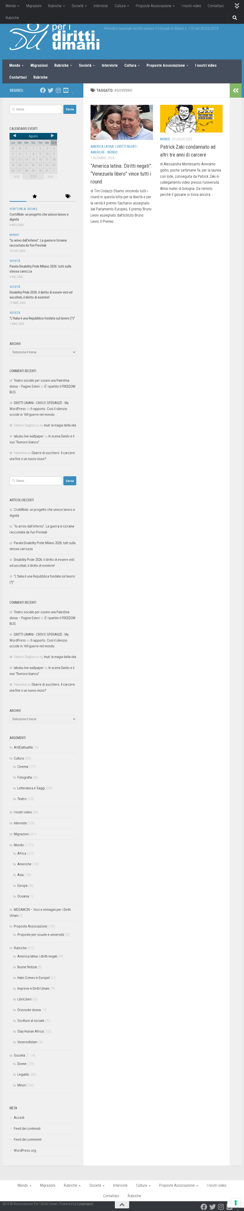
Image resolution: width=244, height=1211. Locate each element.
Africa (21, 853)
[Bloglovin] (73, 90)
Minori (21, 1085)
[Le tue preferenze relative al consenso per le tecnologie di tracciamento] (235, 1202)
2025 (50, 176)
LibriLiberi (24, 999)
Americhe (98, 152)
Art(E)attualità (23, 747)
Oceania (23, 896)
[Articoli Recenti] (18, 197)
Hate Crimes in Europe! (33, 978)
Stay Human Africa (30, 1031)
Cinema (22, 767)
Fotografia (24, 777)
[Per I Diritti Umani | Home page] (54, 35)
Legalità (23, 1074)
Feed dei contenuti (27, 1128)
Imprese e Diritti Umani (33, 988)
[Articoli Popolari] (34, 197)
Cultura (120, 6)
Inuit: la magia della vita (60, 425)
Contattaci (216, 6)
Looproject (85, 1204)
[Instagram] (58, 90)
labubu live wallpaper (29, 436)
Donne (21, 1064)
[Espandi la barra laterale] (236, 90)
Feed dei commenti (27, 1139)
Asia (20, 875)
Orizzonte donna (29, 1010)
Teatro (21, 799)
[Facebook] (43, 90)
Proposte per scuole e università (40, 934)
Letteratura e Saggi (31, 788)
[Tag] (68, 197)
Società (77, 6)
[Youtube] (66, 90)
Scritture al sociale (23, 209)
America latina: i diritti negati (114, 146)
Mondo (11, 6)
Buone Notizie (27, 967)
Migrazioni (33, 6)
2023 (16, 176)
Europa (22, 885)
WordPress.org (25, 1150)
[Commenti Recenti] (51, 197)
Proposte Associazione (153, 6)
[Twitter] (50, 90)
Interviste (101, 6)
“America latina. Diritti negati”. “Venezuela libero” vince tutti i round (121, 174)
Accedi (19, 1117)
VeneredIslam (27, 1042)
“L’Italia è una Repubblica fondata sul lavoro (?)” (42, 318)
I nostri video (191, 6)
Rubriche (54, 6)
